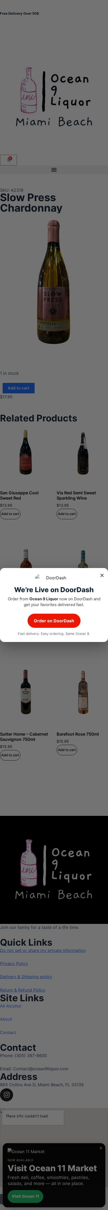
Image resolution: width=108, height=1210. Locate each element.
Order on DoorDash (54, 620)
